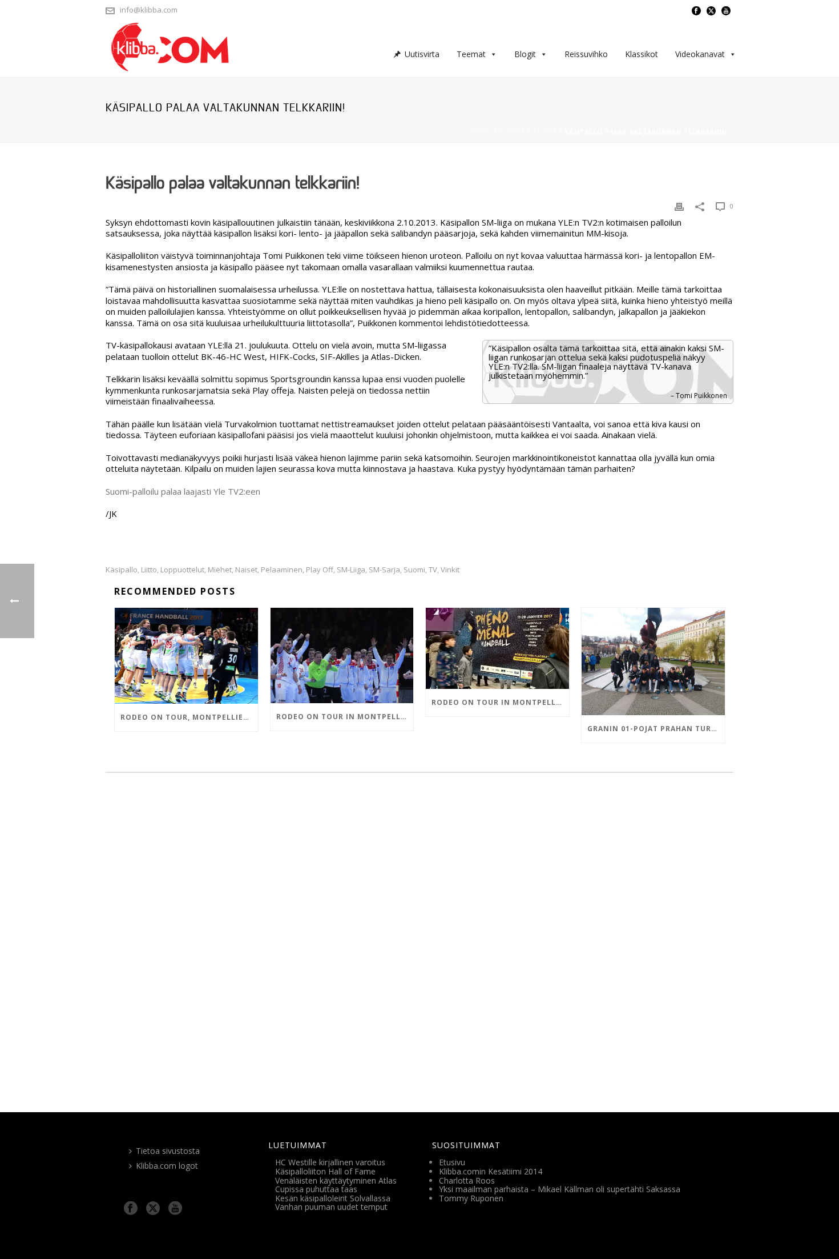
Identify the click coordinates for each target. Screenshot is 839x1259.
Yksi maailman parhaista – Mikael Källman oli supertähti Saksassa (559, 1189)
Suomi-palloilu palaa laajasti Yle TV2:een (183, 491)
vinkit (450, 570)
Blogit (525, 54)
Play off (319, 570)
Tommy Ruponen (471, 1198)
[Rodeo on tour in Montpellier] (497, 648)
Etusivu (452, 1162)
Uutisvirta (422, 54)
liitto (149, 570)
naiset (246, 570)
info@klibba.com (149, 10)
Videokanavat (700, 54)
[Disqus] (419, 938)
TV (433, 570)
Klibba (545, 131)
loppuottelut (182, 570)
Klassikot (641, 54)
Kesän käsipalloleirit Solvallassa (332, 1198)
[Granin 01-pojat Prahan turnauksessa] (653, 661)
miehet (220, 570)
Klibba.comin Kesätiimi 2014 (490, 1171)
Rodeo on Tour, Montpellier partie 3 (189, 717)
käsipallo (122, 570)
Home (481, 131)
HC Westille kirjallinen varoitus (330, 1162)
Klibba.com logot (167, 1165)
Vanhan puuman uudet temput (331, 1206)
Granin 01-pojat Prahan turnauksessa (656, 728)
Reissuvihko (586, 54)
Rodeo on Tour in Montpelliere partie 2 (345, 716)
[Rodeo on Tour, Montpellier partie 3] (186, 655)
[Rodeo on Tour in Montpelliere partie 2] (342, 655)
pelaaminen (281, 570)
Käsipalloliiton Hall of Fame (325, 1171)
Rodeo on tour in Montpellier (499, 702)
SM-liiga (351, 570)
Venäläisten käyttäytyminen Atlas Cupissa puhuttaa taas (336, 1185)
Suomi (414, 570)
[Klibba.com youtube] (175, 1208)
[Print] (679, 206)
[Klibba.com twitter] (153, 1208)
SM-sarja (384, 570)
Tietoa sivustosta (168, 1150)
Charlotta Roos (467, 1180)
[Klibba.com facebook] (131, 1208)
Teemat (471, 54)
